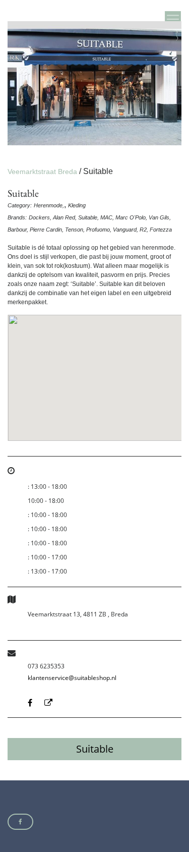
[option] (94, 83)
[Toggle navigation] (173, 19)
